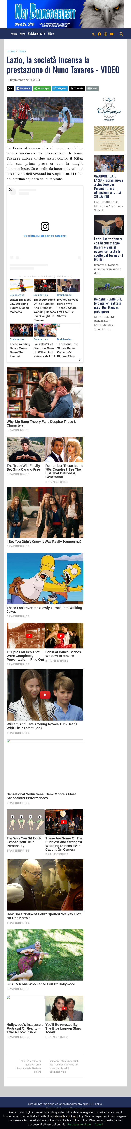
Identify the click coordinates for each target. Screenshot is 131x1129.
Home (14, 33)
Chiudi (99, 1124)
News (22, 33)
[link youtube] (112, 33)
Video (51, 33)
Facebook (25, 88)
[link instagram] (106, 33)
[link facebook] (99, 33)
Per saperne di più (79, 1124)
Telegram (61, 88)
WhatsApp (43, 88)
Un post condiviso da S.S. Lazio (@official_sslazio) (45, 276)
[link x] (93, 33)
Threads (78, 88)
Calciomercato (36, 33)
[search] (121, 33)
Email (94, 88)
